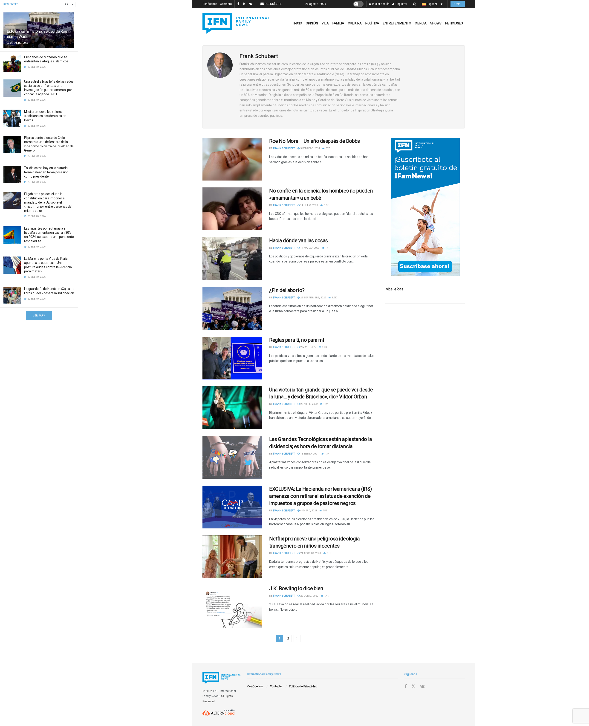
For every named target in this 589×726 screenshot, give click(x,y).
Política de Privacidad (303, 686)
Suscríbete (273, 4)
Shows (436, 23)
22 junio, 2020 (309, 595)
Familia (338, 23)
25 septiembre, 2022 (313, 297)
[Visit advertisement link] (425, 207)
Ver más (39, 315)
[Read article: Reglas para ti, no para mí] (232, 358)
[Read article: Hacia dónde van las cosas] (232, 258)
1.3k (334, 297)
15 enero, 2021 (309, 453)
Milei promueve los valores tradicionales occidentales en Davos (45, 116)
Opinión (312, 23)
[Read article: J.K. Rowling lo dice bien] (232, 606)
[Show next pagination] (297, 638)
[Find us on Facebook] (238, 4)
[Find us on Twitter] (244, 4)
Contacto (226, 4)
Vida (325, 23)
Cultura (355, 23)
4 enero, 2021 (308, 510)
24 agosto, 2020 (310, 553)
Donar (458, 4)
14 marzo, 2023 (309, 247)
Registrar (401, 4)
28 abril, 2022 (309, 403)
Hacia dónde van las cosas (298, 240)
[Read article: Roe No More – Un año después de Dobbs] (232, 159)
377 (327, 148)
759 (324, 510)
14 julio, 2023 (309, 205)
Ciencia (421, 23)
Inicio (298, 23)
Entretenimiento (397, 23)
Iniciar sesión (381, 4)
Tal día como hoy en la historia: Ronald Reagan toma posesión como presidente (46, 172)
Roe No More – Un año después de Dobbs (314, 141)
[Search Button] (414, 4)
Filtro (67, 4)
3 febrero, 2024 (310, 148)
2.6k (329, 553)
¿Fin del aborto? (287, 290)
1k (326, 247)
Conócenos (209, 4)
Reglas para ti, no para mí (296, 340)
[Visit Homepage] (236, 23)
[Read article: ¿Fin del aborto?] (232, 308)
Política (372, 23)
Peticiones (454, 23)
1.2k (325, 403)
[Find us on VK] (250, 4)
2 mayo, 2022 (308, 347)
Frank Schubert (284, 148)
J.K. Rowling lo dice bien (296, 588)
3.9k (326, 205)
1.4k (324, 347)
